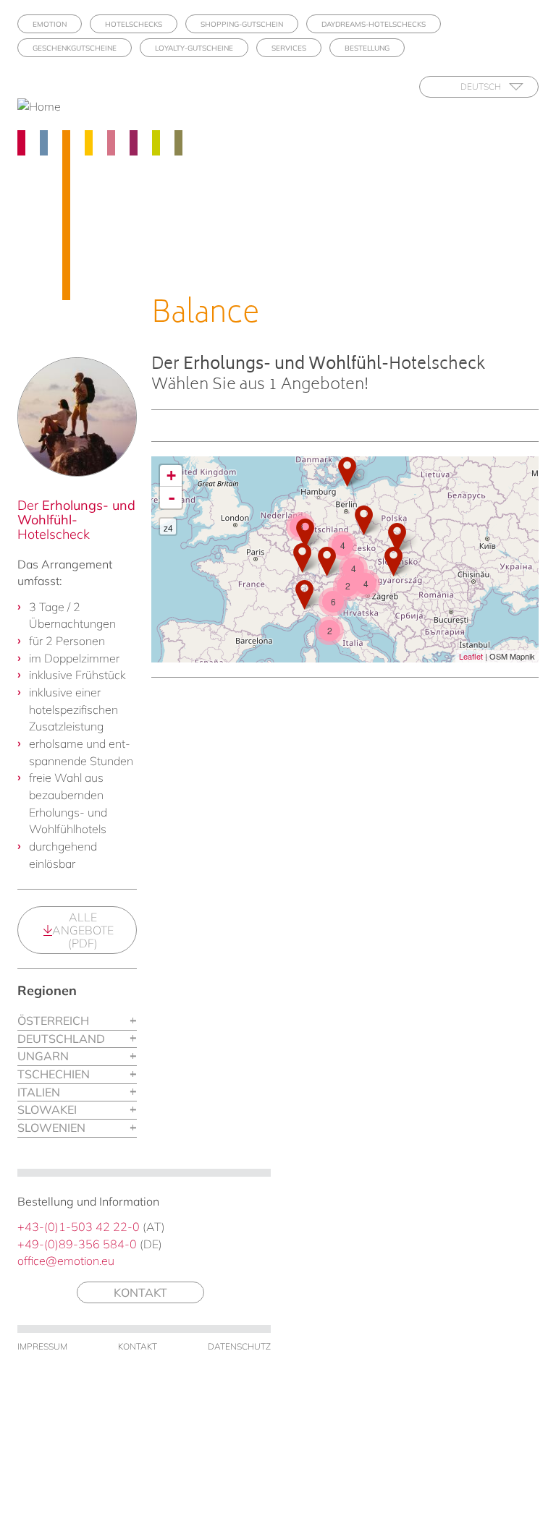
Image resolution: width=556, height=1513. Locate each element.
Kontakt (140, 1292)
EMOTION (50, 24)
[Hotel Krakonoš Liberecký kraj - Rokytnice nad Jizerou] (364, 520)
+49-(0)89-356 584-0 (77, 1244)
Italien (38, 1092)
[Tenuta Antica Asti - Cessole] (304, 595)
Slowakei (47, 1109)
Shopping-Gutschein (242, 24)
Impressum (42, 1346)
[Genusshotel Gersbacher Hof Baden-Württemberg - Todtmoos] (302, 558)
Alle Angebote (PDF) (83, 930)
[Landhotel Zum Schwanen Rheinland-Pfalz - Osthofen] (305, 533)
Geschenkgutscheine (75, 48)
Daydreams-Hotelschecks (373, 24)
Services (288, 48)
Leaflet (471, 656)
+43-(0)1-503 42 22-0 (78, 1226)
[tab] (77, 1022)
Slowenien (51, 1127)
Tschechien (53, 1074)
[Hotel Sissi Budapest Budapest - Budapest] (393, 561)
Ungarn (43, 1056)
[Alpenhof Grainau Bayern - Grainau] (327, 561)
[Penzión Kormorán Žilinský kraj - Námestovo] (397, 538)
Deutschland (61, 1038)
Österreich (53, 1020)
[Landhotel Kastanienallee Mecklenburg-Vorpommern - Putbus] (347, 472)
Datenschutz (239, 1346)
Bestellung (367, 48)
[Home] (44, 107)
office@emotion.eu (65, 1260)
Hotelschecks (133, 24)
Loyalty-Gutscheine (194, 48)
